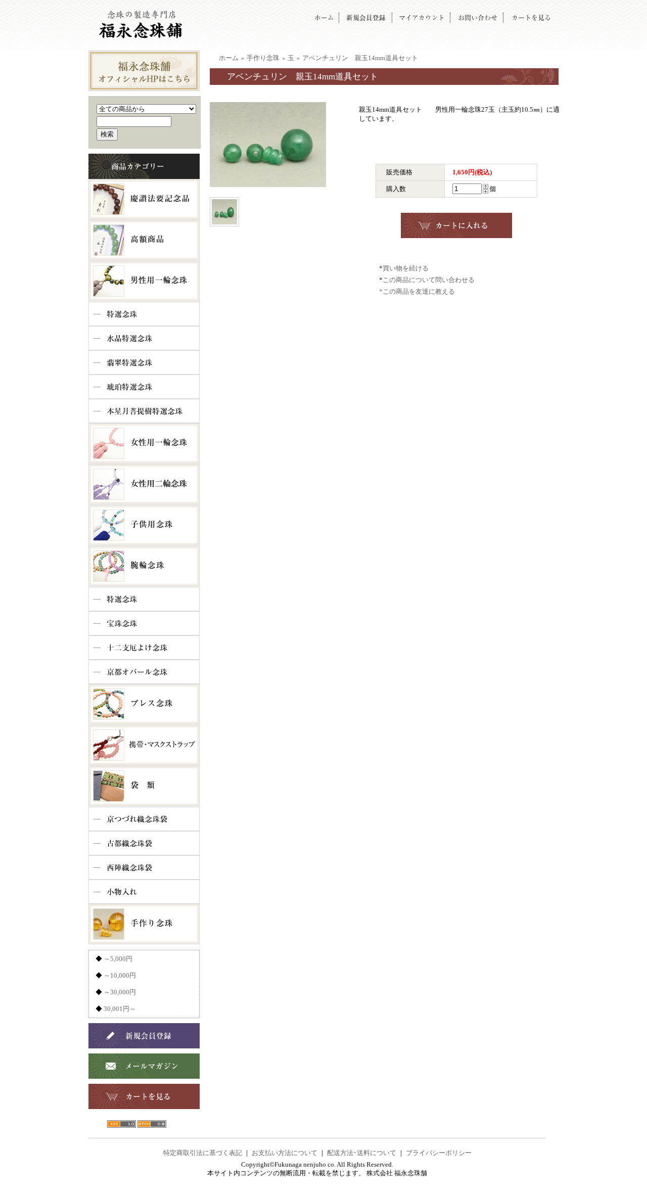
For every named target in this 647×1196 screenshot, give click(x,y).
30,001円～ (120, 1009)
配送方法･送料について (361, 1153)
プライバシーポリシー (439, 1153)
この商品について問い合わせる (429, 280)
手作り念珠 (263, 58)
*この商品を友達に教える (417, 291)
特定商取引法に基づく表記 (202, 1153)
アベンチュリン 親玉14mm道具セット (360, 58)
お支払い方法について (284, 1153)
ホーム (229, 58)
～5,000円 (118, 958)
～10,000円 (120, 975)
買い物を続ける (406, 268)
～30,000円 (120, 992)
